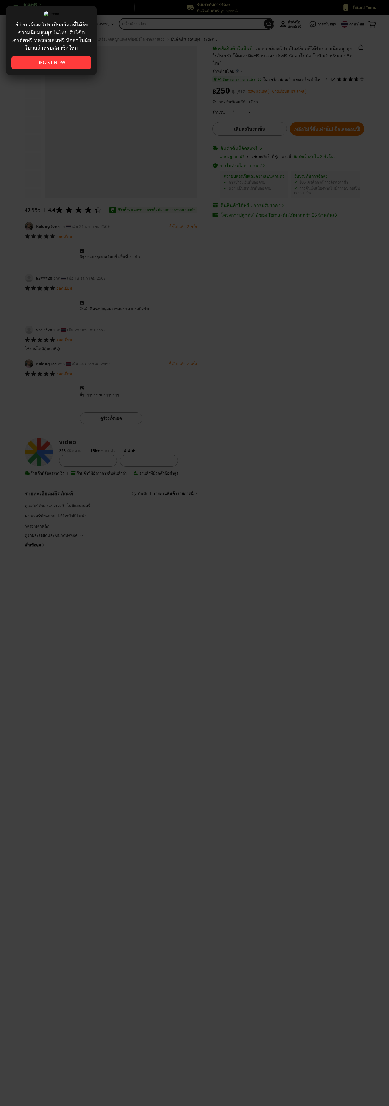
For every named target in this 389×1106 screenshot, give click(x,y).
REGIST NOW (51, 62)
